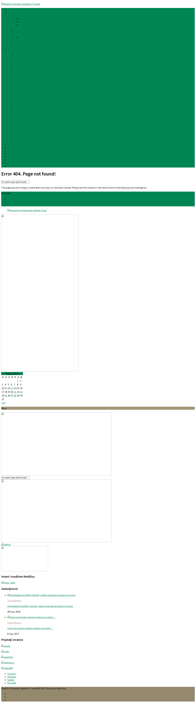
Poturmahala (20, 116)
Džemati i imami (15, 49)
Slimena (17, 123)
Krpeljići (17, 98)
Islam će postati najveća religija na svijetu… (30, 628)
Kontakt (11, 166)
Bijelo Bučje (19, 55)
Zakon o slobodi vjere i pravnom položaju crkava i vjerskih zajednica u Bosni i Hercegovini (59, 43)
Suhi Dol (17, 126)
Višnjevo (17, 135)
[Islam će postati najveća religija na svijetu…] (31, 617)
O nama (11, 673)
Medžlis (11, 12)
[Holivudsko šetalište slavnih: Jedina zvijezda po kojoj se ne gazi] (41, 595)
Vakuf (16, 138)
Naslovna (12, 9)
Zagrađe (17, 141)
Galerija (11, 156)
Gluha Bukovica (21, 70)
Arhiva (10, 159)
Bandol (17, 52)
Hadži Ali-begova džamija (26, 77)
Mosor (16, 104)
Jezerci (17, 83)
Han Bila (17, 80)
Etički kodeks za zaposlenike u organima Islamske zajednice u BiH (47, 46)
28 (15, 395)
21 (15, 391)
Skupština (18, 31)
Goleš (16, 73)
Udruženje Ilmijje (16, 144)
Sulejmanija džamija (23, 129)
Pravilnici (18, 34)
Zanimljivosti (14, 600)
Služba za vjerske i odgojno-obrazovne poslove (44, 18)
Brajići (16, 58)
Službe (16, 15)
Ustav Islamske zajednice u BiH (29, 40)
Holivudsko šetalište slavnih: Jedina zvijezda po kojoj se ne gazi (40, 606)
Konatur (17, 95)
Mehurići (17, 107)
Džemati (11, 676)
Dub (15, 67)
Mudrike (17, 110)
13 (12, 388)
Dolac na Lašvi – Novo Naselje (28, 64)
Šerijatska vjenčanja (17, 162)
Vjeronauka (13, 150)
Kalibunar (18, 86)
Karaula (17, 89)
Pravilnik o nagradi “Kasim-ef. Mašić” (39, 37)
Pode (16, 113)
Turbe (16, 132)
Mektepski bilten (16, 147)
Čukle (16, 61)
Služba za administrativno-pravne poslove (42, 21)
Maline (17, 101)
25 (6, 395)
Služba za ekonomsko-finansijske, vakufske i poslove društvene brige (55, 24)
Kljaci (16, 92)
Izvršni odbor (20, 27)
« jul (3, 402)
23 (21, 391)
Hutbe (10, 153)
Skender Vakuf (20, 120)
